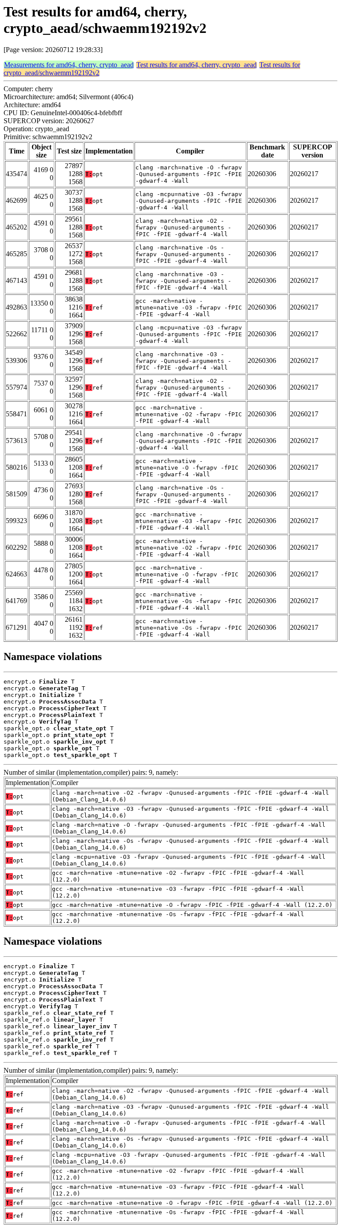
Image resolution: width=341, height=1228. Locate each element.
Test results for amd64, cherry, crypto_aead (196, 64)
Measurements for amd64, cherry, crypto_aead (69, 64)
